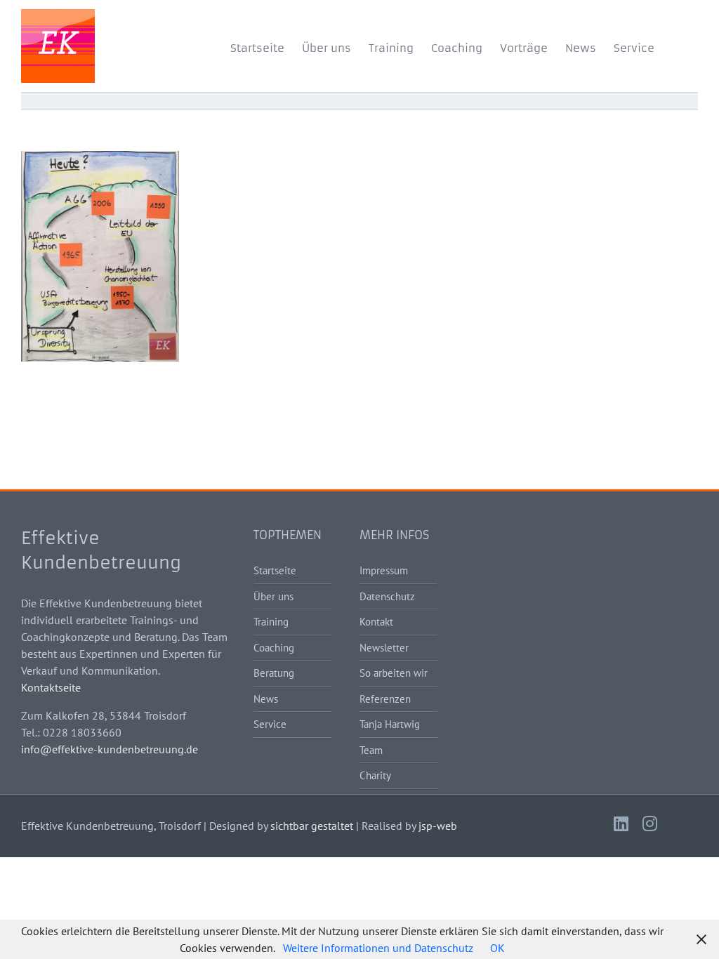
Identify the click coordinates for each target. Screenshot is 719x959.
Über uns (273, 596)
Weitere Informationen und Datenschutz (378, 948)
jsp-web (437, 826)
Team (371, 750)
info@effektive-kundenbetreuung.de (109, 749)
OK (497, 948)
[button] (676, 45)
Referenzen (385, 699)
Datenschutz (387, 596)
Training (271, 621)
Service (269, 724)
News (265, 699)
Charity (375, 775)
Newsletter (384, 647)
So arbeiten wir (394, 673)
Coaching (273, 647)
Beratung (273, 673)
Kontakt (376, 621)
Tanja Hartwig (390, 724)
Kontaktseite (51, 687)
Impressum (384, 570)
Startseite (274, 570)
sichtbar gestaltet (311, 826)
